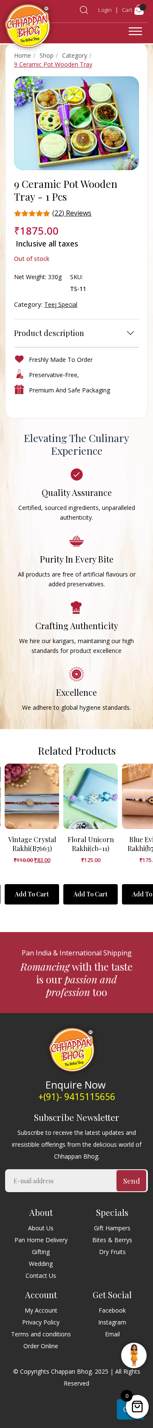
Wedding (41, 1264)
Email (112, 1334)
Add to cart (32, 894)
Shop (47, 55)
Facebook (112, 1310)
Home (22, 55)
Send (131, 1180)
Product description (49, 333)
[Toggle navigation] (135, 31)
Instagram (112, 1322)
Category (74, 55)
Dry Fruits (112, 1252)
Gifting (41, 1252)
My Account (41, 1310)
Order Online (40, 1346)
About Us (41, 1228)
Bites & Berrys (112, 1240)
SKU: (76, 277)
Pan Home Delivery (41, 1240)
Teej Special (60, 304)
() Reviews (71, 213)
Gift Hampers (112, 1228)
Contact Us (41, 1275)
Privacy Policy (41, 1322)
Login (105, 10)
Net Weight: (30, 277)
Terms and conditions (41, 1334)
